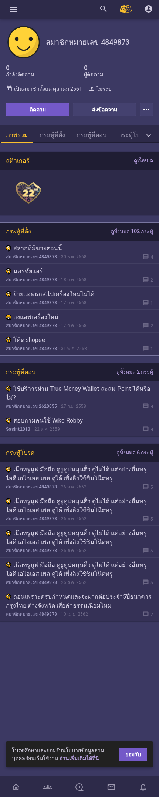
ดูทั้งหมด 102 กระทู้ (132, 231)
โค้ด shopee (29, 339)
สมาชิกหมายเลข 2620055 (31, 406)
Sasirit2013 (18, 429)
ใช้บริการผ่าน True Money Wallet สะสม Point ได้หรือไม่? (78, 393)
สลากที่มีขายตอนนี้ (37, 248)
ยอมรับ (133, 754)
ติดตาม (38, 109)
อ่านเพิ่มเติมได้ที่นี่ (79, 758)
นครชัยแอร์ (28, 271)
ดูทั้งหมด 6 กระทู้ (134, 452)
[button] (13, 9)
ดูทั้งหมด (143, 160)
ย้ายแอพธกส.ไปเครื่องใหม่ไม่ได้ (53, 293)
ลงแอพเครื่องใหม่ (35, 316)
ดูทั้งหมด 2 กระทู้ (134, 371)
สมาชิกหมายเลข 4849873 (31, 256)
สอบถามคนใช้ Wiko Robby (48, 420)
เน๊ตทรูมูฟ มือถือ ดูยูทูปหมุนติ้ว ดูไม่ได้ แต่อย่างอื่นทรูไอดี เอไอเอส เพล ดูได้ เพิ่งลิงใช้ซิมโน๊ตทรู (76, 474)
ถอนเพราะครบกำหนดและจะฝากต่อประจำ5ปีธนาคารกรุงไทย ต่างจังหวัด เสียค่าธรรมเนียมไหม (79, 601)
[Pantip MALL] (126, 9)
